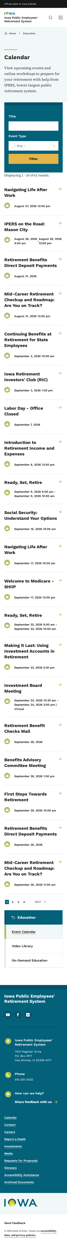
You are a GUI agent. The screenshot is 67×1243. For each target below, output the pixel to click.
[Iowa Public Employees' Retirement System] (13, 13)
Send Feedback (15, 1223)
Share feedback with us (33, 1102)
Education (29, 33)
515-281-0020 (24, 1079)
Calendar (10, 1117)
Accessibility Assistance (21, 1175)
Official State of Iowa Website (20, 4)
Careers (9, 1132)
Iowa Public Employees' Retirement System (21, 19)
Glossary (10, 1167)
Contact (10, 1124)
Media (8, 1153)
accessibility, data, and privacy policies (30, 1233)
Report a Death (15, 1139)
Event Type (17, 136)
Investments (13, 1146)
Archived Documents (19, 1182)
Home (12, 33)
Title (12, 116)
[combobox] (33, 146)
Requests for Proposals (21, 1160)
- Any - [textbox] (19, 146)
